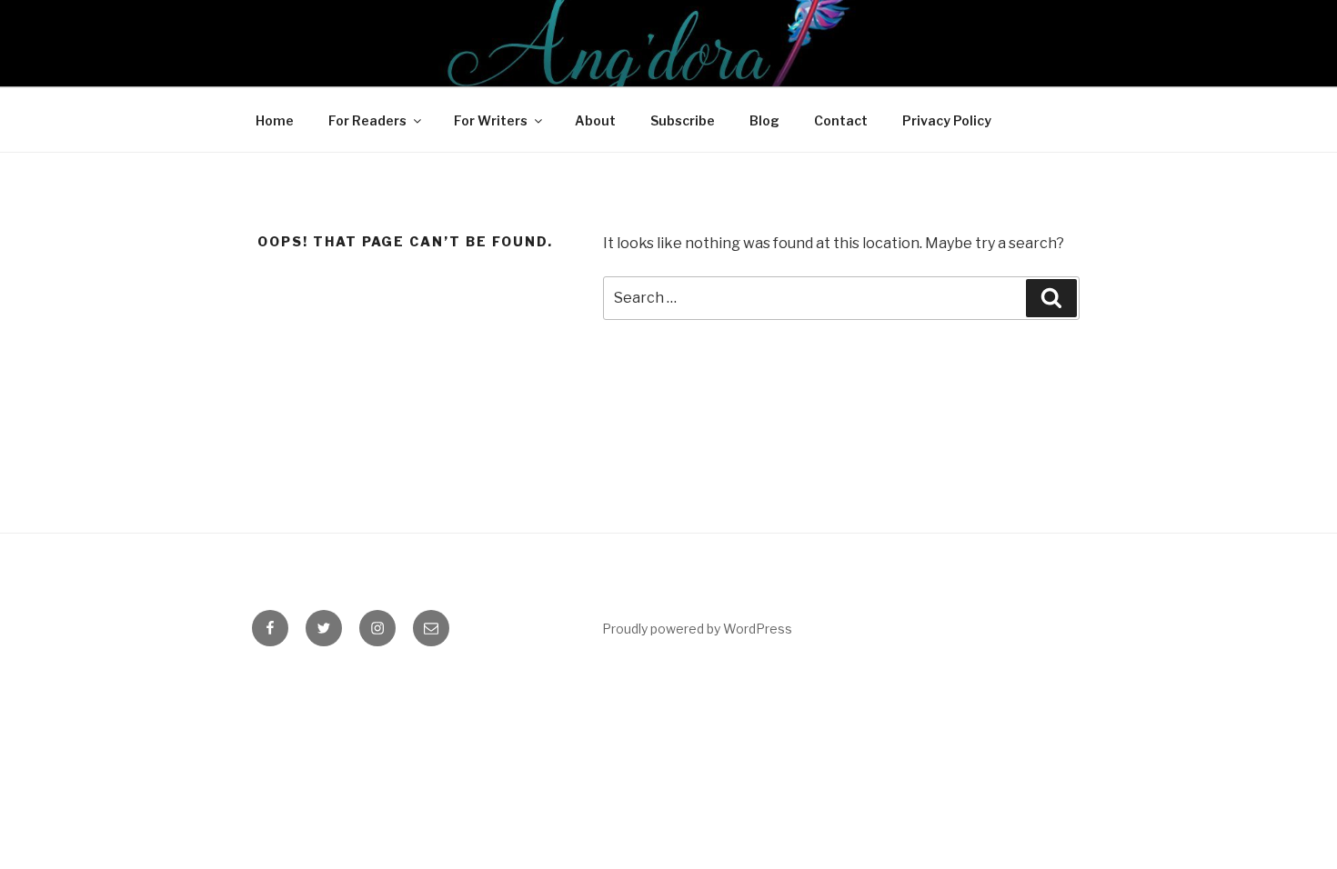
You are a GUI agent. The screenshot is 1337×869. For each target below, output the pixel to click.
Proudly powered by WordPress (697, 628)
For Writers (491, 120)
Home (275, 120)
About (595, 120)
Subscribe (682, 120)
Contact (841, 120)
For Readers (367, 120)
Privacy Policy (946, 120)
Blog (764, 120)
